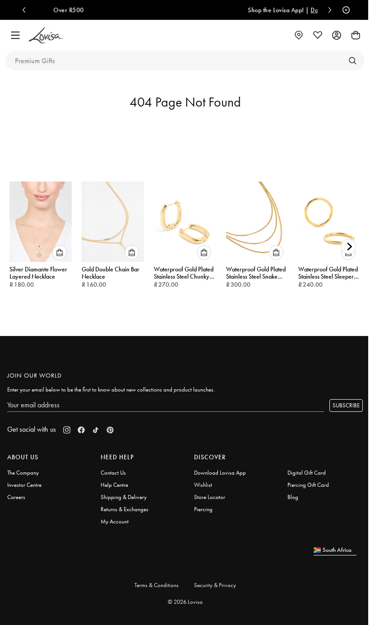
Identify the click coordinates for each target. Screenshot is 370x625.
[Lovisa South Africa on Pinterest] (110, 430)
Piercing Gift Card (308, 485)
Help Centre (114, 485)
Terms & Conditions (156, 585)
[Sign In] (337, 35)
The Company (23, 472)
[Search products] (352, 60)
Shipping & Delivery (124, 497)
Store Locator (209, 497)
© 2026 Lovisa (185, 602)
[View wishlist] (318, 35)
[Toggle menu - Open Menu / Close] (15, 35)
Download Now (301, 10)
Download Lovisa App (220, 472)
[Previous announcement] (26, 10)
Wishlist (203, 485)
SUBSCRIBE (346, 405)
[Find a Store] (299, 35)
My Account (115, 521)
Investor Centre (24, 485)
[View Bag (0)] (356, 35)
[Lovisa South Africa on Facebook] (81, 430)
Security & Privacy (215, 585)
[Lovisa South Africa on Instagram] (66, 430)
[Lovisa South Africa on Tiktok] (95, 430)
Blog (292, 497)
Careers (16, 497)
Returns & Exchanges (124, 509)
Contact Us (113, 472)
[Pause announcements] (344, 10)
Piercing (203, 509)
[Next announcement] (327, 10)
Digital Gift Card (306, 472)
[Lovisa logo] (46, 35)
